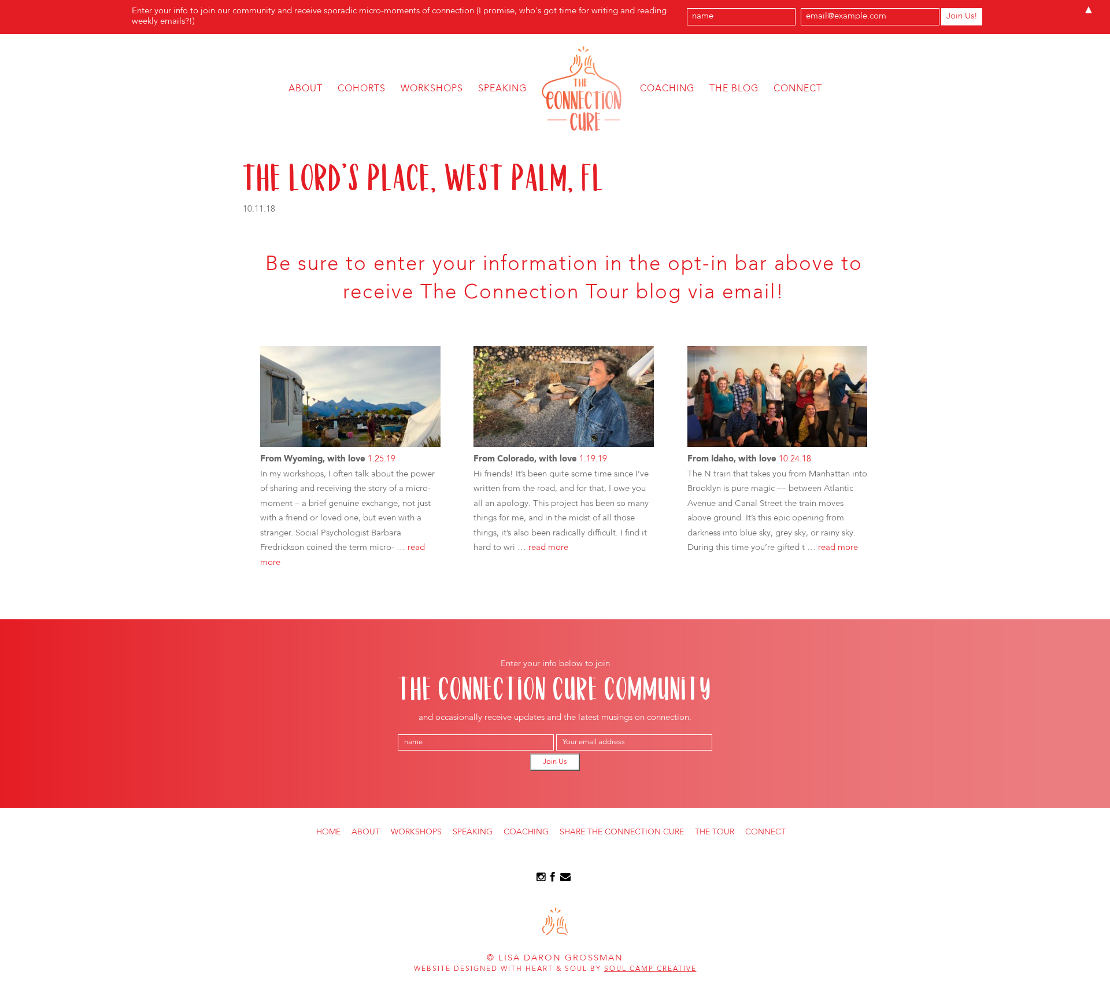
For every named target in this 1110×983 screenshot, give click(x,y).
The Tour (714, 832)
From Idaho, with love (731, 459)
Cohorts (362, 89)
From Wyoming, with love (312, 459)
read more (548, 548)
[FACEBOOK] (552, 879)
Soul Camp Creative (650, 969)
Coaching (667, 89)
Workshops (432, 89)
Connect (798, 89)
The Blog (733, 89)
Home (328, 832)
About (305, 89)
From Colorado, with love (525, 459)
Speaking (502, 89)
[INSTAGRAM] (540, 879)
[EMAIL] (565, 879)
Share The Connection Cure (622, 832)
